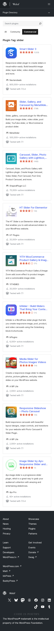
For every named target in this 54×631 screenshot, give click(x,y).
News (6, 523)
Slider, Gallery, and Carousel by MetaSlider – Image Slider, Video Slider (33, 103)
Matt (7, 571)
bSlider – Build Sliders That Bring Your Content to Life (34, 308)
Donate (33, 552)
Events (31, 547)
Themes (32, 523)
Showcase (33, 519)
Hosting (7, 528)
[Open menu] (49, 4)
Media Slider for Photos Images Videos (33, 361)
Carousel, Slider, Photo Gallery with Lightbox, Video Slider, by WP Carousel (33, 156)
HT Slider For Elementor (33, 207)
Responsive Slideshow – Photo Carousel (33, 410)
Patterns (32, 533)
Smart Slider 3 (28, 49)
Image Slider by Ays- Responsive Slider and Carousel (33, 463)
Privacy (6, 533)
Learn (5, 542)
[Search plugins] (40, 23)
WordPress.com (12, 566)
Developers (8, 552)
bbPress (8, 576)
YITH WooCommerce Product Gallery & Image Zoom (34, 258)
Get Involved (35, 542)
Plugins (31, 528)
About (6, 519)
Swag (32, 557)
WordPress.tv (11, 557)
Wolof (12, 593)
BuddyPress (10, 580)
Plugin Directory (10, 12)
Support (7, 547)
